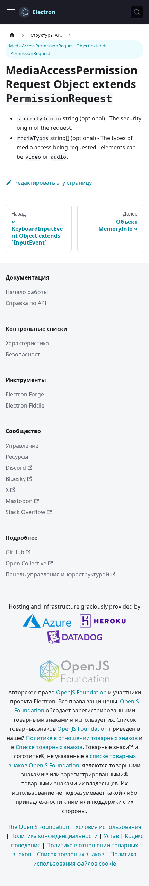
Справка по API (26, 303)
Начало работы (27, 292)
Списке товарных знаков (49, 747)
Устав (111, 836)
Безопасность (25, 354)
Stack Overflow (25, 512)
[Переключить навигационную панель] (11, 12)
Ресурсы (17, 456)
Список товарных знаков (70, 854)
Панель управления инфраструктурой (57, 574)
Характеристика (27, 343)
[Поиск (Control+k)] (136, 12)
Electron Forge (25, 394)
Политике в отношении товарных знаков (82, 738)
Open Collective (26, 563)
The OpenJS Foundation (38, 827)
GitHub (15, 552)
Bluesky (16, 479)
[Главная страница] (12, 35)
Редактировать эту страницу (53, 182)
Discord (16, 468)
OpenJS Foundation (81, 692)
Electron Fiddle (25, 405)
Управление (22, 445)
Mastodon (19, 501)
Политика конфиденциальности (54, 836)
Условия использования (108, 827)
